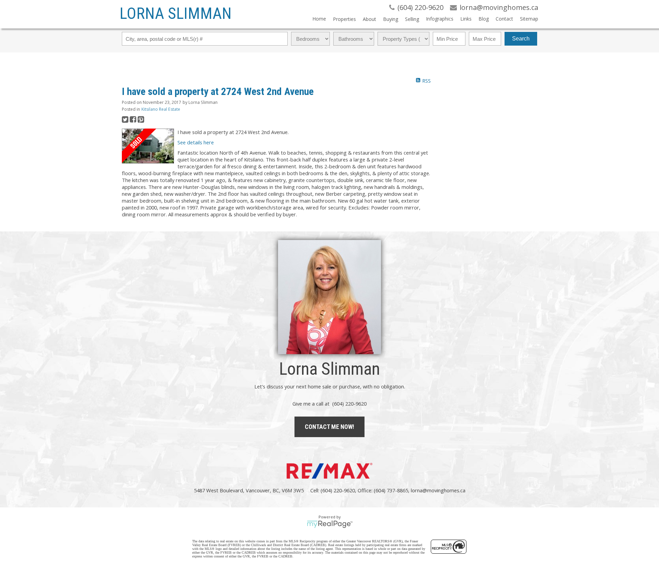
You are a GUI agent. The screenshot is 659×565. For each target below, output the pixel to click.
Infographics (439, 18)
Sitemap (529, 18)
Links (466, 18)
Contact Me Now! (329, 426)
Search (521, 38)
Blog (483, 18)
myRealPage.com (330, 524)
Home (319, 18)
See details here (195, 142)
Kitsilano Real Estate (160, 109)
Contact (504, 18)
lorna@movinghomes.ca (438, 490)
